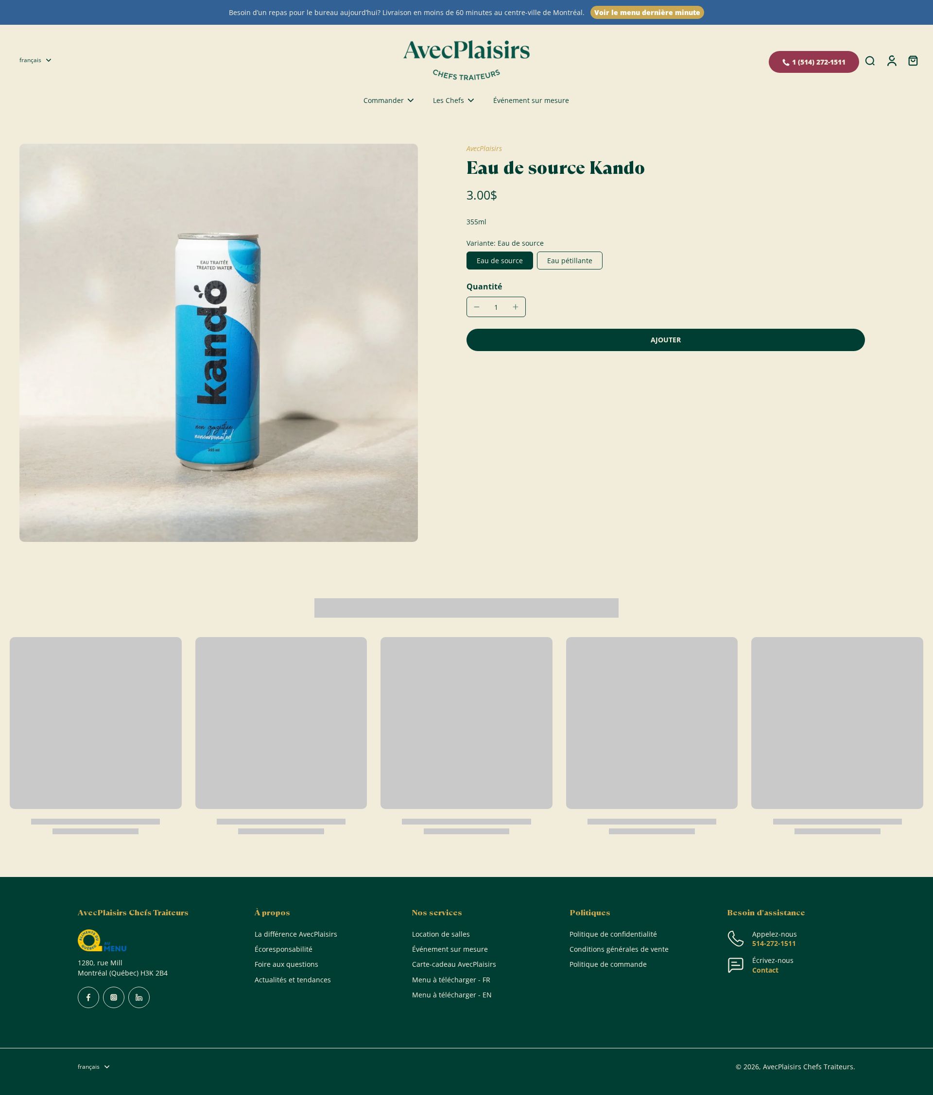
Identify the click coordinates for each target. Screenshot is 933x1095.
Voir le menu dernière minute (647, 12)
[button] (665, 340)
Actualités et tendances (293, 979)
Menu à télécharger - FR (451, 979)
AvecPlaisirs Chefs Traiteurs (808, 1066)
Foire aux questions (286, 964)
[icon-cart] (912, 60)
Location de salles (441, 934)
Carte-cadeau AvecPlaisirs (454, 964)
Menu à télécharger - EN (452, 994)
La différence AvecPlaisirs (296, 934)
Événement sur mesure (450, 949)
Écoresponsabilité (283, 949)
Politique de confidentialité (613, 934)
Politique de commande (608, 964)
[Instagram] (113, 997)
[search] (870, 60)
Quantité (484, 286)
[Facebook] (88, 997)
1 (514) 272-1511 (819, 62)
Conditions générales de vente (619, 949)
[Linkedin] (139, 997)
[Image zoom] (218, 343)
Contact (765, 970)
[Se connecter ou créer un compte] (891, 60)
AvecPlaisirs (484, 148)
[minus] (476, 307)
